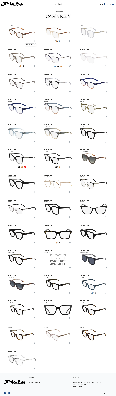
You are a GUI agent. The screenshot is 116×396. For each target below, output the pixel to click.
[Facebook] (5, 393)
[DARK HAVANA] (22, 167)
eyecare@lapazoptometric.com (83, 384)
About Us (31, 380)
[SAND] (61, 66)
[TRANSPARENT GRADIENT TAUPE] (56, 41)
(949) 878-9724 (80, 386)
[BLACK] (23, 66)
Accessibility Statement (34, 382)
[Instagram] (8, 393)
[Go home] (15, 4)
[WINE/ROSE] (25, 167)
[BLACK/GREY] (19, 167)
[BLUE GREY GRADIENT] (59, 41)
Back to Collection (58, 11)
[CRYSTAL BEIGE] (20, 66)
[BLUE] (54, 66)
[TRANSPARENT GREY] (95, 292)
